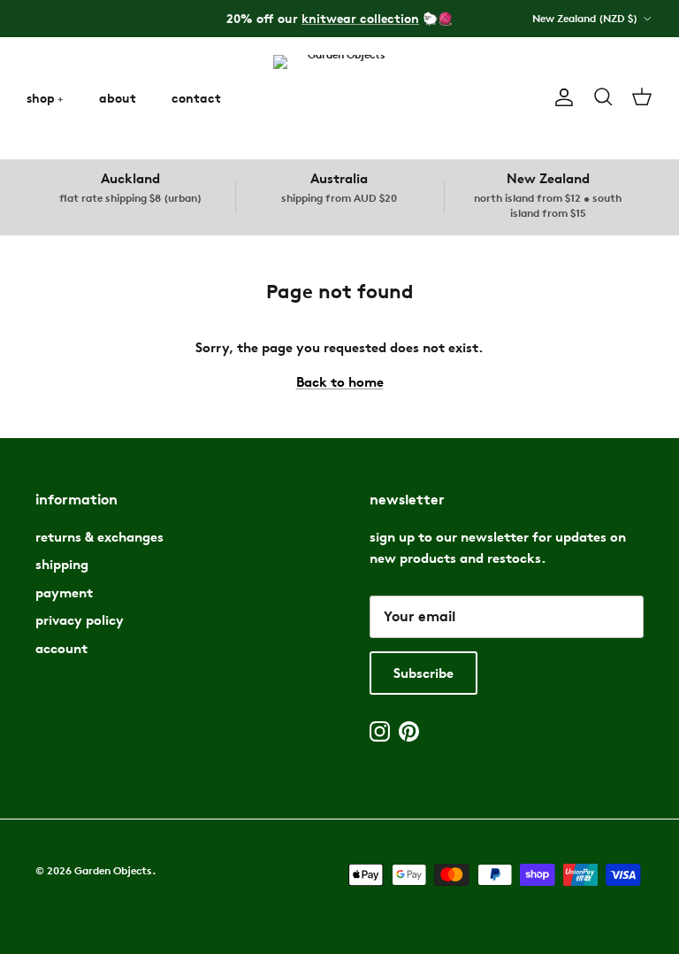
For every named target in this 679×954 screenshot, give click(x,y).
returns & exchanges (99, 536)
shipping (61, 564)
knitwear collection (360, 18)
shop (41, 97)
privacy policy (79, 620)
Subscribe (423, 673)
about (117, 97)
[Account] (560, 97)
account (61, 648)
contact (196, 97)
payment (64, 592)
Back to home (340, 381)
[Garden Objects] (339, 98)
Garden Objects (113, 870)
